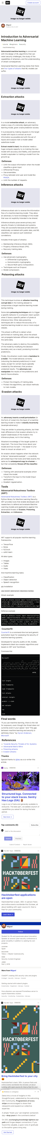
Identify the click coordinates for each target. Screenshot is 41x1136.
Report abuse (27, 844)
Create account (33, 3)
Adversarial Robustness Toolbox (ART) (16, 497)
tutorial (5, 44)
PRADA (6, 178)
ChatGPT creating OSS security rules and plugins (19, 977)
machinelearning (8, 47)
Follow (20, 932)
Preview (18, 839)
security (22, 44)
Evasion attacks (9, 752)
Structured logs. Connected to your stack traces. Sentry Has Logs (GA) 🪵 (19, 797)
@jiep (18, 760)
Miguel (8, 25)
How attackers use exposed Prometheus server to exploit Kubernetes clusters (19, 993)
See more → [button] (7, 817)
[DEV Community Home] (7, 3)
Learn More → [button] (8, 914)
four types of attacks (12, 69)
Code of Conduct (14, 844)
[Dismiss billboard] (38, 1091)
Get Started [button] (8, 1132)
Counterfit (5, 632)
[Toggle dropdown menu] (38, 767)
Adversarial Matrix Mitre (13, 747)
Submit (8, 839)
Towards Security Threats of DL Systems (20, 744)
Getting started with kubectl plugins (15, 984)
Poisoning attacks (10, 749)
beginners (14, 44)
